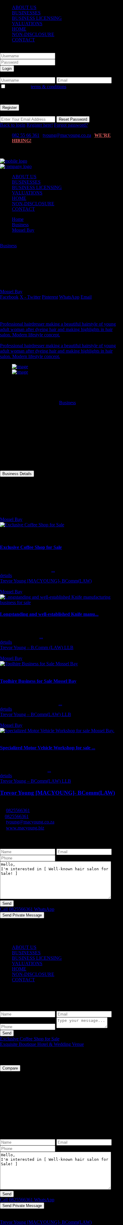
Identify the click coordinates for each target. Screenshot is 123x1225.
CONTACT (23, 39)
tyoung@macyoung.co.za (67, 135)
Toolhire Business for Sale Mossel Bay (38, 681)
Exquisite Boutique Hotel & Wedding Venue (42, 1044)
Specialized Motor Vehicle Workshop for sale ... (47, 747)
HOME (19, 29)
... (53, 570)
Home (18, 219)
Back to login (12, 125)
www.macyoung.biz (25, 827)
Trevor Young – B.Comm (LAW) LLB (36, 647)
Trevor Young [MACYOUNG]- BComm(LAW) (46, 580)
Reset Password (73, 119)
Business (20, 224)
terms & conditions (48, 86)
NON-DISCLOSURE (33, 34)
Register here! (40, 125)
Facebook (9, 296)
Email (86, 296)
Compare (10, 1068)
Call (16, 909)
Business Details (17, 473)
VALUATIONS (27, 23)
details (6, 575)
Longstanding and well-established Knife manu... (49, 614)
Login (7, 68)
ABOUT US (24, 7)
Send (6, 1033)
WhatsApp (69, 296)
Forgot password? (71, 125)
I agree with (36, 86)
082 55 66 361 (25, 135)
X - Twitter (30, 296)
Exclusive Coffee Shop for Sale (31, 547)
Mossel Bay (23, 230)
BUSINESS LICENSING (37, 18)
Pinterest (50, 296)
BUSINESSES (26, 12)
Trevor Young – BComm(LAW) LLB (35, 714)
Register (9, 107)
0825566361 (18, 810)
